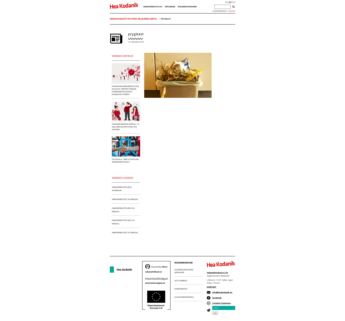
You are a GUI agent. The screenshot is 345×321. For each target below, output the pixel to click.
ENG (226, 2)
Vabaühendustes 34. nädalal (125, 199)
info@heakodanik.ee (222, 292)
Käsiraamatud (181, 289)
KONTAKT (211, 287)
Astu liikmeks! (181, 280)
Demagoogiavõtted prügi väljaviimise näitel (133, 19)
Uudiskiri (231, 11)
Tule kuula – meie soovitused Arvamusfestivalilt (125, 160)
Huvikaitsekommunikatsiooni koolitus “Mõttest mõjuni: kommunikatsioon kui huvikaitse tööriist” (125, 90)
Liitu (215, 313)
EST (230, 2)
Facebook (217, 297)
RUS (233, 2)
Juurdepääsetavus (220, 11)
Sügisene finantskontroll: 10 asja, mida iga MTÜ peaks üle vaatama (125, 127)
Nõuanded (170, 6)
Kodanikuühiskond (187, 6)
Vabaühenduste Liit (153, 6)
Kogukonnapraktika (184, 297)
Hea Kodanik (124, 269)
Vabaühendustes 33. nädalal (125, 232)
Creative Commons (221, 303)
